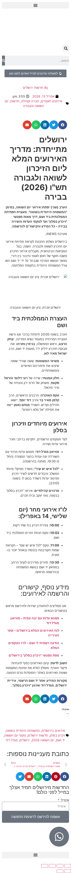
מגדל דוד (12, 740)
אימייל (64, 800)
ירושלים (25, 740)
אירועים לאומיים (51, 101)
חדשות (15, 101)
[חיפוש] (3, 61)
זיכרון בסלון (57, 735)
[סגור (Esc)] (44, 866)
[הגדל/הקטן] (67, 866)
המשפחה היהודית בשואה (23, 731)
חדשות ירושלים (38, 735)
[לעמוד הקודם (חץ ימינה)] (67, 871)
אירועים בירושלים (53, 731)
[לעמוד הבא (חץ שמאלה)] (60, 871)
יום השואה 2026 (43, 740)
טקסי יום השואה (15, 735)
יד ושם (60, 740)
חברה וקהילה (30, 101)
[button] (35, 5)
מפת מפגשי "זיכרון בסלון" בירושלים (34, 655)
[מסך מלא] (60, 866)
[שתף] (52, 866)
